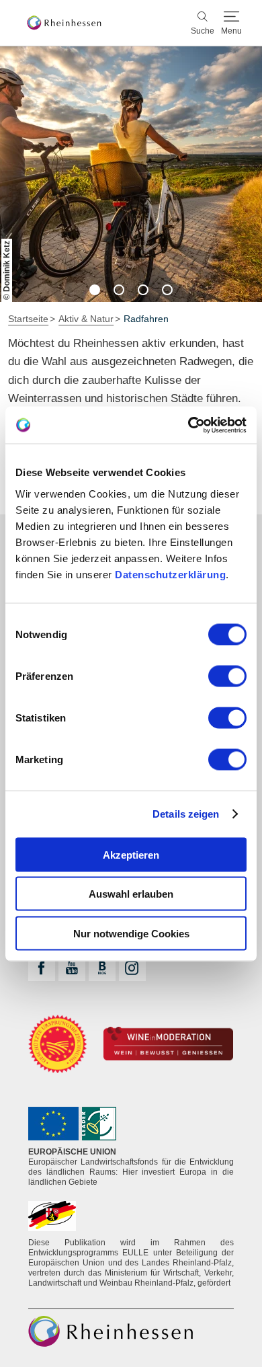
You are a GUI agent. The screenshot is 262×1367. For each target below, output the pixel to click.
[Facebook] (41, 967)
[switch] (227, 676)
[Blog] (102, 967)
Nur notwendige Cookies (131, 933)
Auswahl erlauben (131, 894)
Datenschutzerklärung (170, 574)
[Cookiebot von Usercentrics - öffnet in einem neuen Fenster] (188, 425)
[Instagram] (132, 967)
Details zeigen (185, 814)
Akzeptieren (131, 854)
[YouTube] (71, 967)
